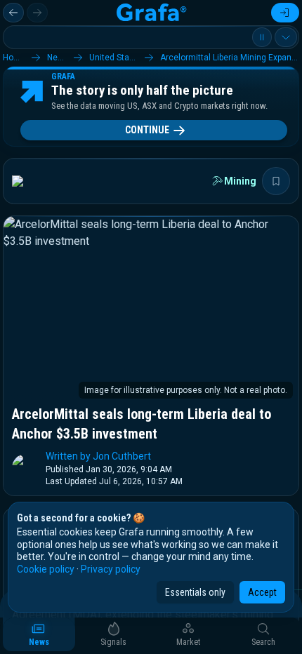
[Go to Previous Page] (13, 12)
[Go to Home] (151, 12)
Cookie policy (45, 569)
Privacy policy (110, 569)
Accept (262, 592)
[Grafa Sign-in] (285, 12)
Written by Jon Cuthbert (98, 456)
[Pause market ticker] (262, 37)
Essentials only (195, 592)
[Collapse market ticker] (286, 37)
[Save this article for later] (276, 181)
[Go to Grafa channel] (29, 181)
